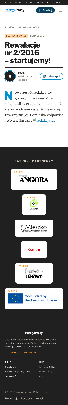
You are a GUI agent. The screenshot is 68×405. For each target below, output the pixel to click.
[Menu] (60, 10)
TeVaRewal (10, 376)
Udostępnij (54, 76)
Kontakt (43, 376)
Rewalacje (10, 366)
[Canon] (34, 249)
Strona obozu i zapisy (18, 352)
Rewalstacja (11, 398)
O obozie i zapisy (48, 2)
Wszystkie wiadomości (24, 27)
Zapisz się (45, 371)
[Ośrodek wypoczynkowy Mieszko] (34, 228)
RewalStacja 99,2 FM (17, 371)
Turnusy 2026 (47, 366)
